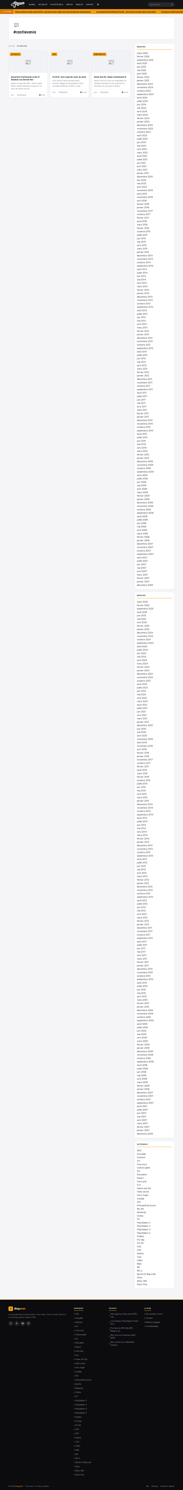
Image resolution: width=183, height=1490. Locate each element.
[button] (98, 4)
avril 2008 (142, 530)
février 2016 (143, 228)
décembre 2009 (145, 461)
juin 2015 (141, 238)
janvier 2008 (143, 540)
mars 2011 (142, 410)
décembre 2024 (145, 84)
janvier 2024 (143, 121)
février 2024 (143, 118)
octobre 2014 (144, 262)
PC (138, 1219)
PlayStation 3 (143, 1226)
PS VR (140, 1243)
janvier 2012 (143, 375)
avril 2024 (142, 111)
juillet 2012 (142, 355)
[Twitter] (10, 1323)
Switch (69, 4)
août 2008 (142, 516)
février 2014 (143, 290)
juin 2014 (141, 276)
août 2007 (142, 557)
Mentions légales (153, 1322)
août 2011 (142, 392)
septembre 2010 (145, 430)
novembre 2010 (145, 423)
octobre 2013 (143, 303)
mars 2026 (142, 53)
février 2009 (143, 495)
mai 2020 (141, 183)
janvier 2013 (143, 334)
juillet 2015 (142, 235)
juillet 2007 (142, 561)
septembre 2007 (145, 554)
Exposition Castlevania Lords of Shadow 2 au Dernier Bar (25, 78)
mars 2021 (142, 169)
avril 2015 (142, 245)
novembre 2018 (145, 197)
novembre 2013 (145, 300)
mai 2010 (141, 444)
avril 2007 (142, 571)
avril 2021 (142, 166)
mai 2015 (141, 241)
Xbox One (142, 1284)
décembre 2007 (145, 543)
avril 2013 (142, 324)
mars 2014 (142, 286)
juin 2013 (141, 317)
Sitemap (155, 1486)
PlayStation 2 (143, 1222)
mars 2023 (142, 152)
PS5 (139, 1246)
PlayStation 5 (57, 4)
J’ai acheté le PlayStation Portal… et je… (125, 1322)
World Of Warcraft (146, 1274)
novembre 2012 (145, 341)
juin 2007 (141, 564)
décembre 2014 (145, 255)
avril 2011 (141, 406)
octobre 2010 (143, 427)
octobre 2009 (144, 468)
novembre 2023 (145, 128)
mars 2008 (142, 533)
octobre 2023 (144, 132)
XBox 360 (142, 1281)
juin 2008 (141, 523)
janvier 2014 (143, 293)
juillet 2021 (142, 159)
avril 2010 (142, 447)
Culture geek (143, 1167)
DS (138, 1171)
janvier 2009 (143, 499)
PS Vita (140, 1239)
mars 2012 (142, 368)
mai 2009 (141, 485)
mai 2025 (141, 70)
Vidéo (140, 1260)
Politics (140, 1236)
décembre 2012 (144, 338)
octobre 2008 (144, 509)
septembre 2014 (145, 265)
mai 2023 (141, 145)
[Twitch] (28, 1323)
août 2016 (142, 221)
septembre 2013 (145, 307)
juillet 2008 (142, 519)
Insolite (79, 4)
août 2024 (142, 97)
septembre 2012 (145, 348)
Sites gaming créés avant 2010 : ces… (124, 1315)
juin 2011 (141, 399)
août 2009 (142, 475)
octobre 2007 (144, 550)
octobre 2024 (144, 90)
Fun (139, 1184)
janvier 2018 (143, 207)
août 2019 (142, 193)
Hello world (143, 1191)
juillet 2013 (142, 314)
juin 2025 (141, 66)
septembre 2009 (145, 471)
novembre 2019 (145, 190)
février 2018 (143, 204)
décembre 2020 (145, 176)
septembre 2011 (145, 389)
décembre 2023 (145, 125)
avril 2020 (142, 187)
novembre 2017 (145, 211)
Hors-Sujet (142, 1195)
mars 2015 (142, 248)
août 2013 (142, 310)
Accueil (32, 4)
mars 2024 (142, 114)
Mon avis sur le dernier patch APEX (123, 1336)
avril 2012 (142, 365)
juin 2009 (141, 482)
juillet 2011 (142, 396)
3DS (54, 54)
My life (140, 1208)
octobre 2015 (143, 231)
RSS (147, 1486)
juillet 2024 (142, 101)
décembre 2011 (144, 379)
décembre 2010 (145, 420)
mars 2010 (142, 451)
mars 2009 (142, 492)
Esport (140, 1178)
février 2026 (143, 56)
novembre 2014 (145, 259)
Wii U (139, 1270)
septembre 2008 (145, 513)
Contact (90, 4)
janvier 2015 (143, 252)
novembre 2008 (145, 506)
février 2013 (143, 331)
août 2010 (142, 434)
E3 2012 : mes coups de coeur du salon (69, 77)
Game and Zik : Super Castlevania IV (110, 77)
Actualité (43, 4)
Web (139, 1263)
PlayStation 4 (144, 1229)
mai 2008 (141, 526)
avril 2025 (142, 73)
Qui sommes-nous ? (154, 1314)
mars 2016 (142, 224)
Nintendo (141, 1212)
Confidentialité (152, 1326)
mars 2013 (142, 327)
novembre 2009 (145, 465)
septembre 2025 (145, 60)
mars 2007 (142, 574)
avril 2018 (142, 200)
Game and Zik (99, 54)
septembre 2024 (145, 94)
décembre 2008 (145, 502)
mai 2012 (141, 362)
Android (141, 1157)
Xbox (139, 1277)
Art (138, 1160)
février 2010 (143, 454)
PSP (139, 1250)
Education (142, 1174)
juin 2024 (141, 104)
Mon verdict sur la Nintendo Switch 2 (122, 1343)
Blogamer (19, 1486)
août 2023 (142, 135)
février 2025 (143, 77)
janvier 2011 (143, 416)
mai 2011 (141, 403)
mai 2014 (141, 279)
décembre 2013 (144, 296)
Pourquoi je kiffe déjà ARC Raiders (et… (122, 1329)
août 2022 (142, 156)
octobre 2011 (143, 386)
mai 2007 (141, 568)
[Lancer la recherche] (171, 5)
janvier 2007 (143, 581)
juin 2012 (141, 358)
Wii (138, 1267)
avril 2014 (142, 283)
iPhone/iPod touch (146, 1205)
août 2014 (142, 269)
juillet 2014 (142, 272)
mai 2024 (141, 108)
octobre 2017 (143, 214)
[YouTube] (22, 1323)
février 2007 (143, 578)
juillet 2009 (142, 478)
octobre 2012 (143, 344)
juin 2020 (141, 180)
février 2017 (143, 217)
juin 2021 (141, 163)
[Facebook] (16, 1323)
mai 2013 (141, 320)
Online (140, 1215)
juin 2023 (141, 142)
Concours (142, 1164)
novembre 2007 (145, 547)
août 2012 (142, 351)
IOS (139, 1202)
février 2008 (143, 537)
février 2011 (143, 413)
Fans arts (141, 1181)
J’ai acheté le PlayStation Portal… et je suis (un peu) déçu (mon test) (92, 12)
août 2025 (142, 63)
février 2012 (143, 372)
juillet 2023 (142, 138)
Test (139, 1257)
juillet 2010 (142, 437)
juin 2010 (141, 441)
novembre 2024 (145, 87)
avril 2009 (142, 489)
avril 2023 (142, 149)
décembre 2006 (145, 585)
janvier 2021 (143, 173)
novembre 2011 (144, 382)
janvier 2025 (143, 80)
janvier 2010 (143, 458)
